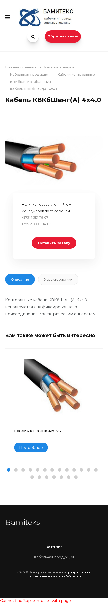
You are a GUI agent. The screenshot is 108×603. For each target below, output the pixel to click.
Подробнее (31, 447)
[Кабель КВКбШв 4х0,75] (54, 389)
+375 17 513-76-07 (35, 217)
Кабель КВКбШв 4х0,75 (37, 431)
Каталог (54, 546)
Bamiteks (22, 522)
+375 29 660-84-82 (36, 224)
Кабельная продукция (54, 557)
